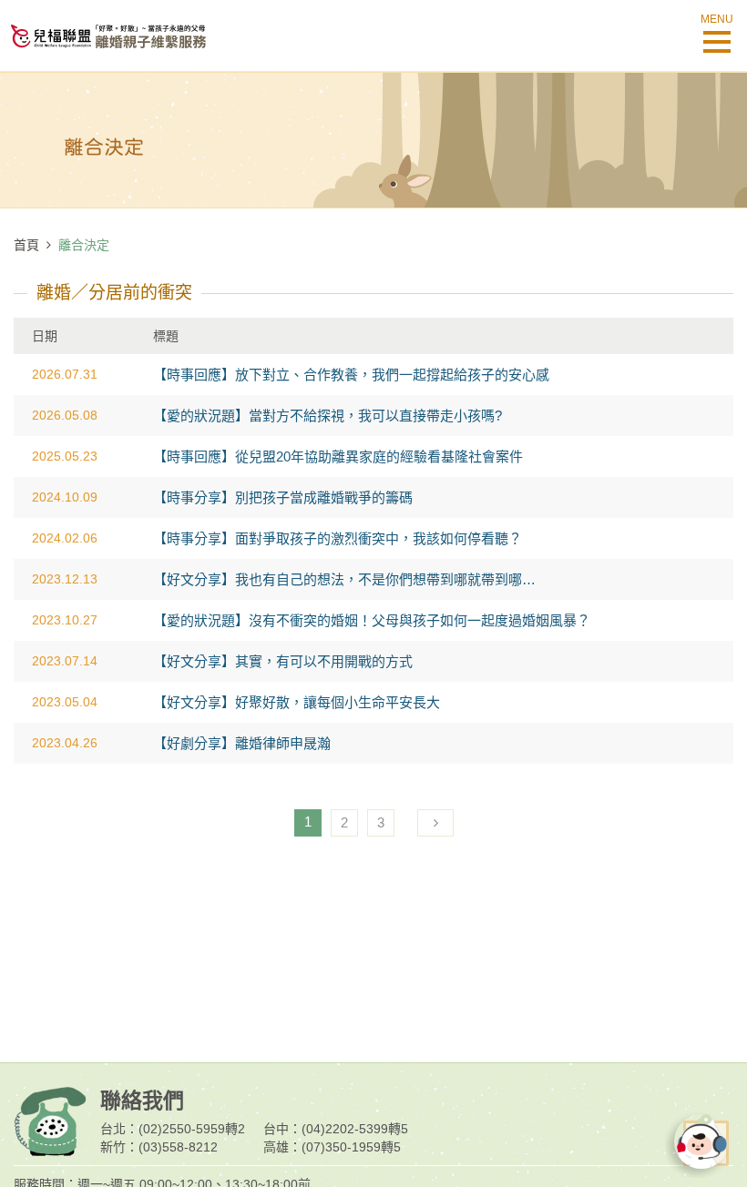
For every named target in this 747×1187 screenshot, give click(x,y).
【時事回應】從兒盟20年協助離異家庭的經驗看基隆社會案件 (338, 456)
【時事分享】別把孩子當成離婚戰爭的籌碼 (283, 497)
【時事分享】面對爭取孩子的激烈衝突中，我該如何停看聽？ (337, 538)
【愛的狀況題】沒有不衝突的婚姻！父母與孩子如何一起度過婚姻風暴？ (371, 620)
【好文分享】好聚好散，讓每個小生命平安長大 (296, 702)
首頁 (26, 245)
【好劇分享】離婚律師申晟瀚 (242, 743)
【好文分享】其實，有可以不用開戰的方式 (283, 661)
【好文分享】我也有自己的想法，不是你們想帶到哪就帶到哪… (344, 579)
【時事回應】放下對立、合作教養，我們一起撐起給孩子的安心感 (351, 374)
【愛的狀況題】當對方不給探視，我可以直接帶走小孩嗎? (327, 415)
